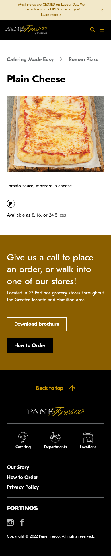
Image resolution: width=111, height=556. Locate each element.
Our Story (18, 467)
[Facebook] (22, 522)
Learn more (49, 15)
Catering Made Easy (30, 60)
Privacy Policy (23, 487)
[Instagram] (10, 522)
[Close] (101, 10)
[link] (26, 30)
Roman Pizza (84, 60)
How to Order (30, 345)
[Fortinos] (22, 508)
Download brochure (36, 324)
